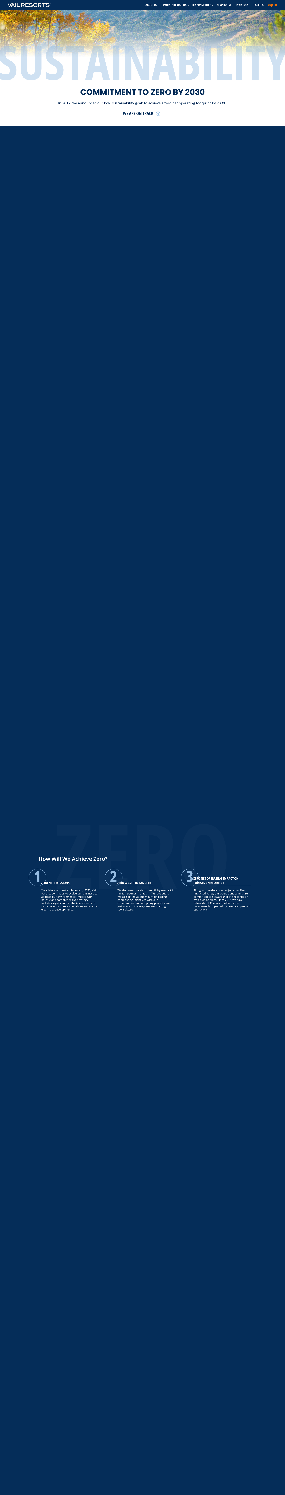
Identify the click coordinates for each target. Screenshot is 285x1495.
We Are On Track (138, 114)
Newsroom (224, 5)
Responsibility (201, 5)
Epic (273, 5)
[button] (151, 5)
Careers (259, 5)
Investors (242, 5)
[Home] (29, 5)
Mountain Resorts (175, 5)
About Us (151, 5)
